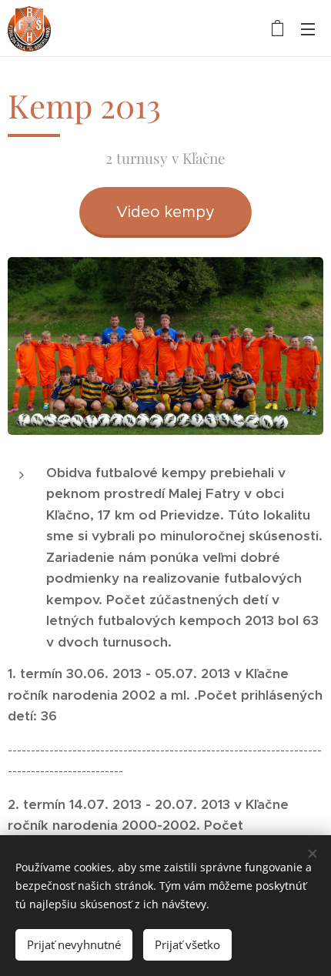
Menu (308, 28)
